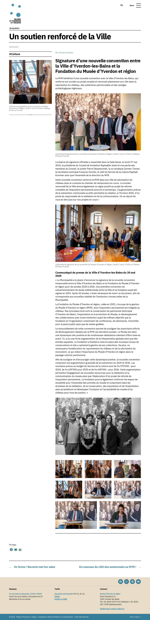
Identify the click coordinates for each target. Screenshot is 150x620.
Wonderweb (84, 617)
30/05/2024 (13, 47)
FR (121, 5)
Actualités (14, 28)
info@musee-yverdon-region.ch (112, 609)
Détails (57, 596)
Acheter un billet (60, 599)
